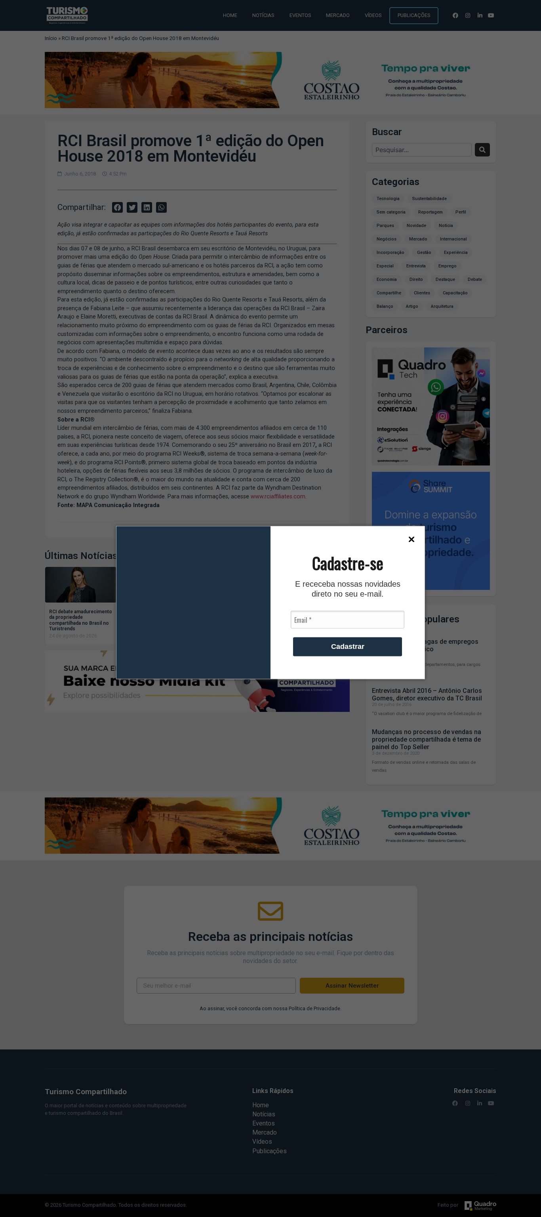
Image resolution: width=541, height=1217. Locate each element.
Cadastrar (347, 646)
